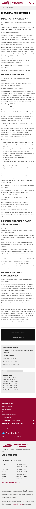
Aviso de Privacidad (7, 437)
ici (6, 70)
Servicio (11, 371)
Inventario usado (7, 409)
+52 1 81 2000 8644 (12, 361)
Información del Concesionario (12, 424)
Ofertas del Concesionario (9, 412)
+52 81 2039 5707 (9, 455)
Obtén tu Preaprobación (18, 332)
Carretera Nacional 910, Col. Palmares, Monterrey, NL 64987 (18, 350)
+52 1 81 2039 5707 (11, 358)
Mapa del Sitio (17, 437)
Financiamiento (6, 417)
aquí (11, 106)
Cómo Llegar (6, 352)
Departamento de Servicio (11, 420)
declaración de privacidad (17, 504)
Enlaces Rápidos (7, 403)
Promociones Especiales (9, 414)
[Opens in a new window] (3, 429)
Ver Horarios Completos (11, 482)
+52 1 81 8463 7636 (14, 364)
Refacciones (18, 371)
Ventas (4, 371)
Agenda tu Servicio (18, 338)
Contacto (18, 85)
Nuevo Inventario (7, 406)
